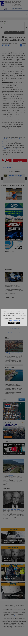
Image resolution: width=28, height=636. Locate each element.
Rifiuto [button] (17, 322)
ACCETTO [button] (11, 322)
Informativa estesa (15, 320)
